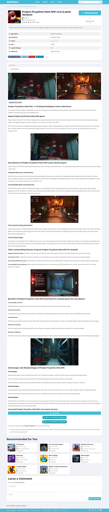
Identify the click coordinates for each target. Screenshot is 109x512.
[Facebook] (92, 510)
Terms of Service (35, 510)
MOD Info (12, 65)
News (60, 2)
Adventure (54, 41)
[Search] (100, 2)
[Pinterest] (95, 510)
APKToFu (13, 2)
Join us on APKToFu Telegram (55, 417)
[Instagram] (98, 510)
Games (45, 2)
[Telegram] (89, 510)
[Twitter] (101, 510)
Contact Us (55, 510)
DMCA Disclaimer (23, 510)
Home (37, 2)
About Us (63, 510)
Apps (52, 2)
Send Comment (95, 498)
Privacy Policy (46, 510)
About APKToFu (11, 510)
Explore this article (15, 102)
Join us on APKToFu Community (55, 422)
